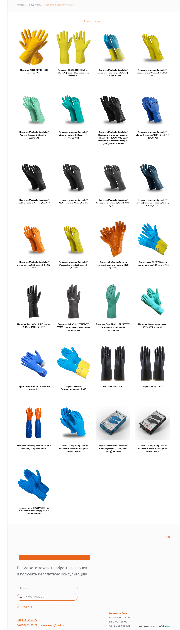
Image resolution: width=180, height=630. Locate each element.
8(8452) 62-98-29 (27, 625)
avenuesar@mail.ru (52, 625)
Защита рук (35, 4)
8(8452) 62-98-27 (27, 619)
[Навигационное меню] (3, 4)
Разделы (21, 4)
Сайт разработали (147, 626)
